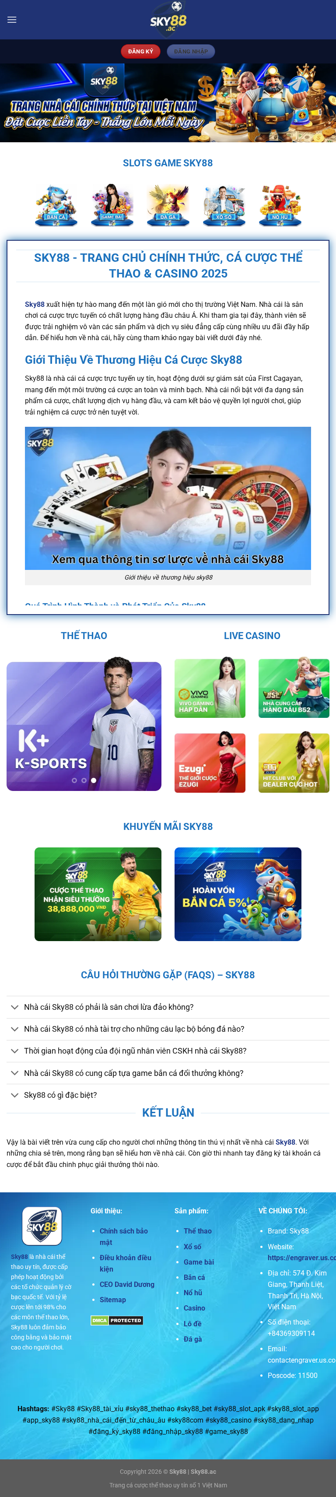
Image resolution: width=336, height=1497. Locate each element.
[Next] (147, 724)
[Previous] (20, 724)
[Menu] (12, 19)
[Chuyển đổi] (15, 1007)
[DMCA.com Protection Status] (117, 1320)
